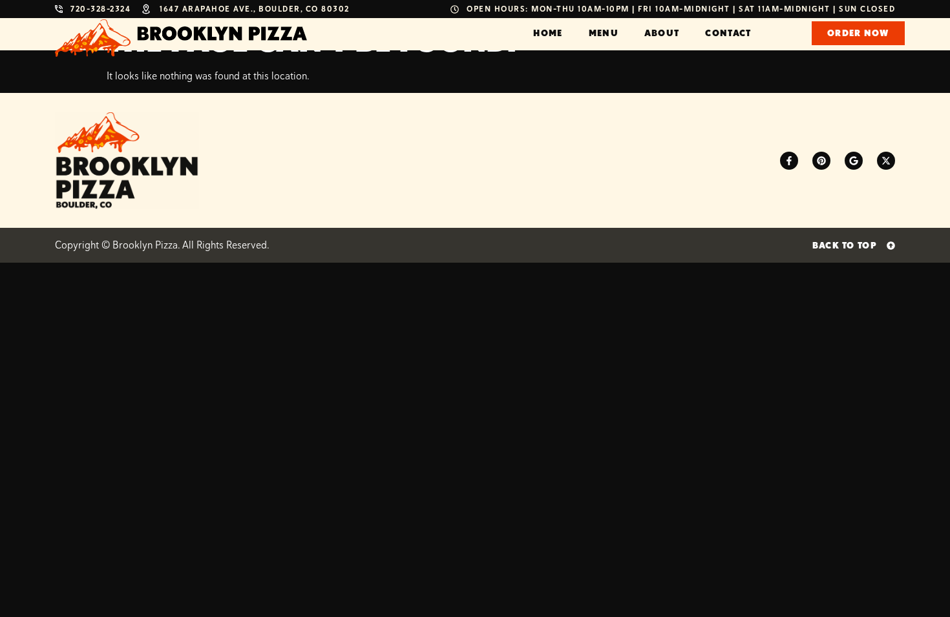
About (662, 33)
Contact (728, 33)
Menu (603, 33)
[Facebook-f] (789, 161)
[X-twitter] (886, 161)
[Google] (854, 161)
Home (547, 33)
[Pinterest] (821, 161)
